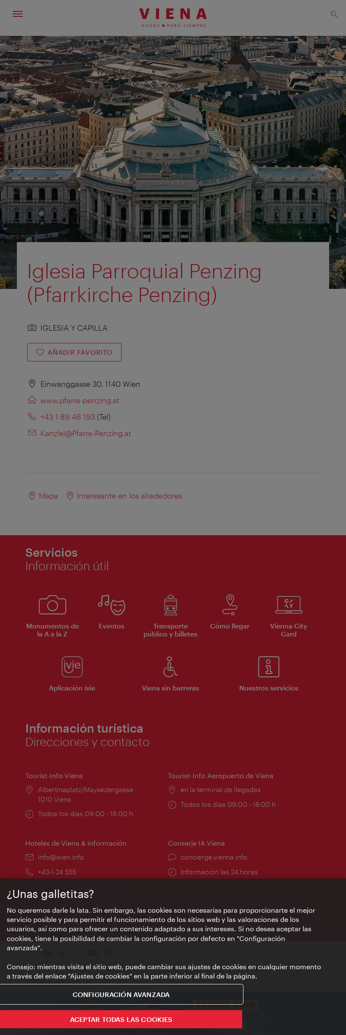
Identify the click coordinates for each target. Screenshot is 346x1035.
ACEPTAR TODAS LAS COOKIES (121, 1019)
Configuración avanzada (121, 994)
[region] (173, 957)
